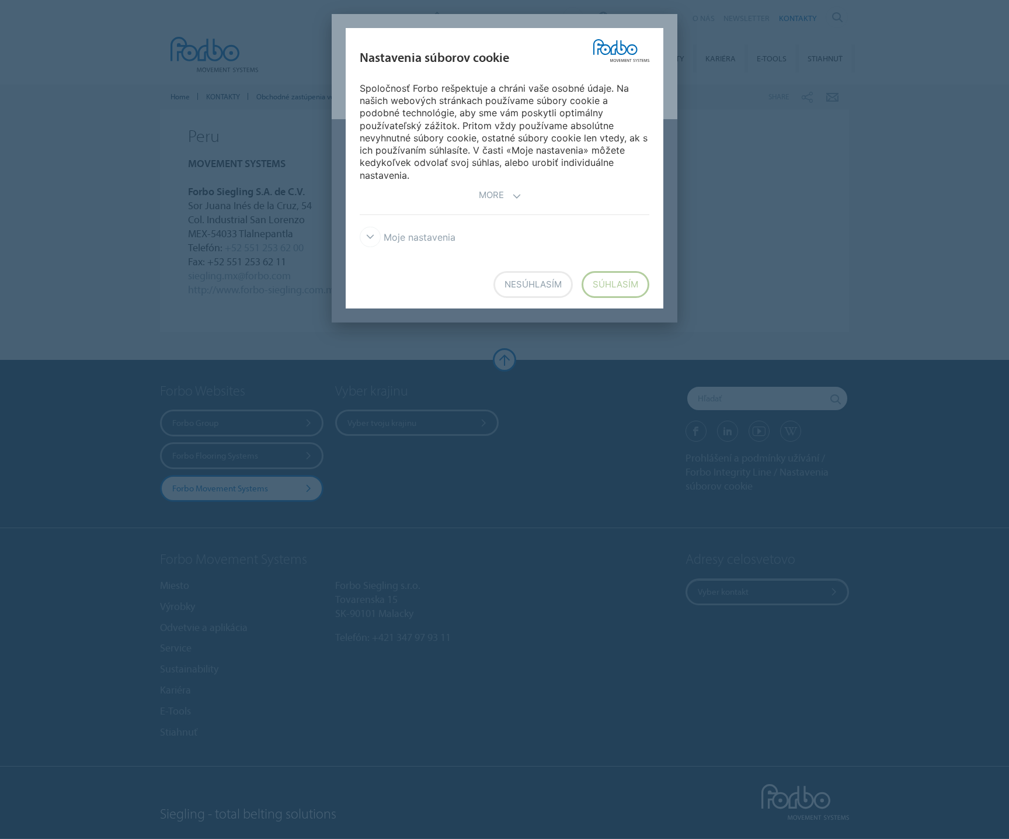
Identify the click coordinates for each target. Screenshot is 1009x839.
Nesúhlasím (533, 284)
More (491, 194)
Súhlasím (615, 284)
